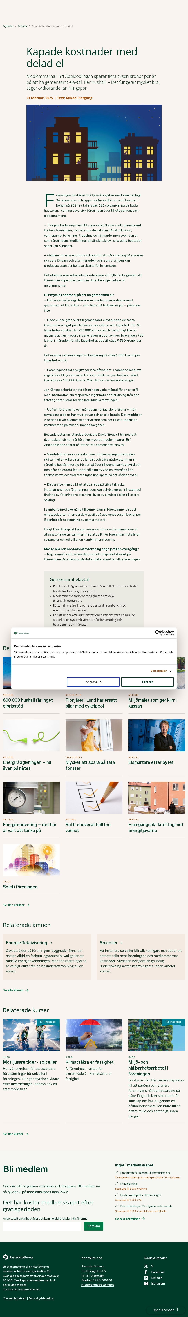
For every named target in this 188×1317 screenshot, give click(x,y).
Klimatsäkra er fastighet (90, 1062)
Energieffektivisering (26, 942)
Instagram (158, 1283)
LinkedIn (156, 1278)
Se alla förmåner (127, 1219)
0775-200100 (102, 1280)
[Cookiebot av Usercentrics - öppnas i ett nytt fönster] (158, 633)
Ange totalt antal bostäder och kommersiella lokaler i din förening (45, 1218)
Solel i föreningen (20, 886)
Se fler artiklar (14, 905)
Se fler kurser (13, 1134)
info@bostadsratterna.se (97, 1284)
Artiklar (22, 26)
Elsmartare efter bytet (151, 762)
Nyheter (8, 26)
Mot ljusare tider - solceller (30, 1062)
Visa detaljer (159, 670)
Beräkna (93, 1226)
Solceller (109, 942)
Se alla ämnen (13, 990)
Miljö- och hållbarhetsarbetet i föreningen (148, 1068)
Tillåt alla (147, 681)
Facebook (157, 1272)
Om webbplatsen (14, 1298)
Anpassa (91, 681)
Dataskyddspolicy (41, 1298)
